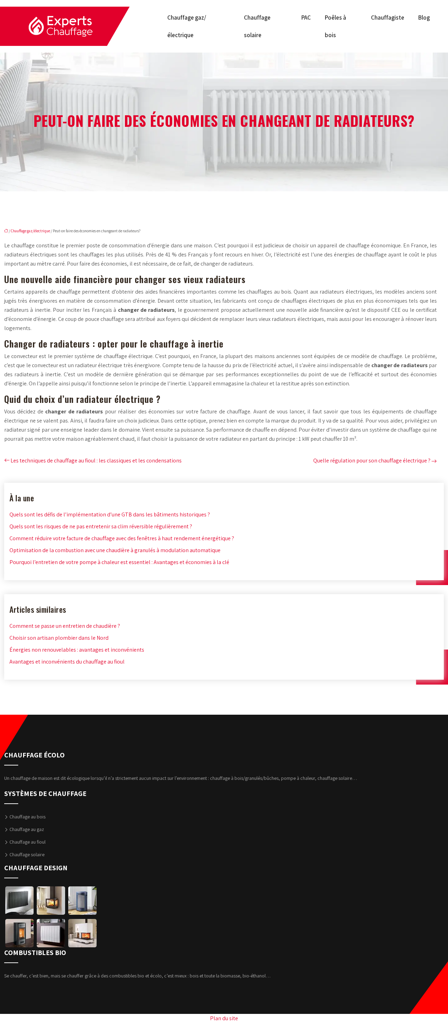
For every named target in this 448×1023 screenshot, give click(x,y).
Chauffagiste (387, 17)
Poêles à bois (335, 26)
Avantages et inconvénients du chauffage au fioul (67, 661)
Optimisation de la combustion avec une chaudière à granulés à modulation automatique (114, 550)
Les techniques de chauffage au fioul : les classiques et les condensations (96, 460)
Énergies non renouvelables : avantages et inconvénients (76, 649)
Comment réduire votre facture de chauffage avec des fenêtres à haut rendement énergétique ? (121, 538)
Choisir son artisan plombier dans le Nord (58, 637)
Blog (424, 17)
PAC (306, 17)
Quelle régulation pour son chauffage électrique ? (371, 460)
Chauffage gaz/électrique (186, 26)
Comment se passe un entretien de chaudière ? (64, 626)
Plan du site (224, 1018)
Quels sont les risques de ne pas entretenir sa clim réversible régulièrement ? (100, 526)
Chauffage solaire (257, 26)
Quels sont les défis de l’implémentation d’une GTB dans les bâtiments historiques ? (109, 514)
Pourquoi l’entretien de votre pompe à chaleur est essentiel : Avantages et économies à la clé (119, 562)
